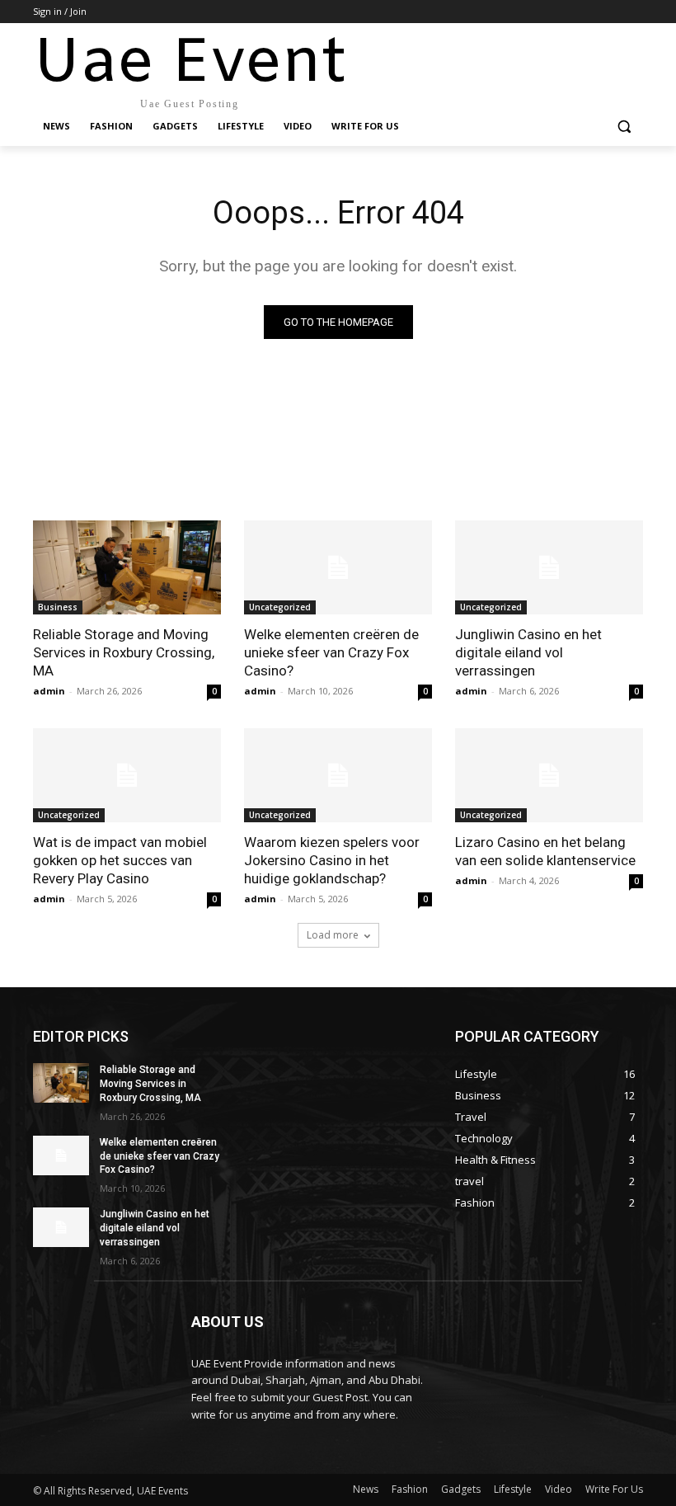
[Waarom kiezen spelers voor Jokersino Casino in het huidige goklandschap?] (338, 775)
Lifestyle (513, 1489)
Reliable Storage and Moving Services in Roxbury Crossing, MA (123, 652)
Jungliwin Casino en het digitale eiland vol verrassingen (528, 652)
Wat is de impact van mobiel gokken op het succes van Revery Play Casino (120, 860)
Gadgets (461, 1489)
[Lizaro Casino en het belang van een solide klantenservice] (549, 775)
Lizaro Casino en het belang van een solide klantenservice (545, 851)
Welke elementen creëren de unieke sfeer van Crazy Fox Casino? (331, 652)
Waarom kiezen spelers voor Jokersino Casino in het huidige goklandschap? (332, 860)
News (365, 1489)
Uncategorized (280, 607)
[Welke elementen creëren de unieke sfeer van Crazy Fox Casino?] (338, 567)
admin (49, 691)
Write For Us (614, 1489)
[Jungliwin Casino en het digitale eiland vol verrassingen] (549, 567)
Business (57, 607)
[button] (623, 126)
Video (558, 1489)
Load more (333, 935)
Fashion (410, 1489)
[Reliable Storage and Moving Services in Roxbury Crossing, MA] (127, 567)
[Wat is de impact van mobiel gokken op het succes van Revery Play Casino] (127, 775)
